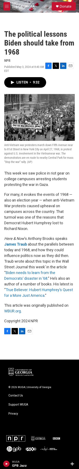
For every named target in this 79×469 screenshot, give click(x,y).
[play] (6, 464)
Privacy (13, 413)
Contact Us (15, 395)
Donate (65, 6)
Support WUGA (18, 404)
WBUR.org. (13, 311)
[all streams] (73, 463)
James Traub (15, 244)
